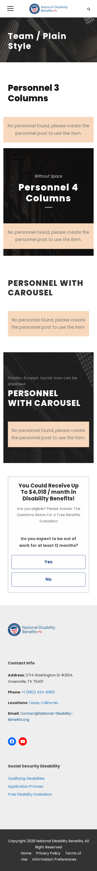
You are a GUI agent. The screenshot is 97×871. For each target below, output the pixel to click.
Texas (34, 702)
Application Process (25, 786)
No (49, 579)
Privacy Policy (48, 853)
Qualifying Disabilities (26, 778)
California (49, 702)
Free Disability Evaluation (30, 794)
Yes (48, 562)
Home (26, 853)
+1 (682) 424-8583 (38, 692)
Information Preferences (54, 859)
